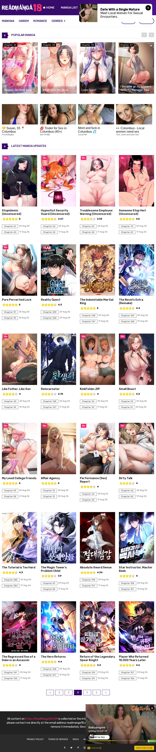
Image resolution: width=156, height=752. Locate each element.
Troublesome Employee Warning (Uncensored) (96, 212)
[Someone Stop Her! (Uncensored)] (136, 205)
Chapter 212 (88, 672)
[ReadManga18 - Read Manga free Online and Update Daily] (22, 10)
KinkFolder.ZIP (90, 389)
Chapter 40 (10, 401)
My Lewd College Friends (19, 478)
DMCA (76, 739)
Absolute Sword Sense (96, 567)
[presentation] (144, 35)
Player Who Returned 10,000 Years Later (133, 658)
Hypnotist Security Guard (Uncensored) (55, 212)
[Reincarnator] (58, 384)
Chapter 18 (10, 318)
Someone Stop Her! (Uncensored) (132, 212)
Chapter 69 (88, 226)
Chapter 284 (11, 586)
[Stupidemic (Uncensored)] (19, 205)
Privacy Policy (35, 739)
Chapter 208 (50, 318)
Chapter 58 (10, 496)
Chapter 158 (127, 583)
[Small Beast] (136, 384)
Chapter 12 (49, 496)
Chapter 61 (10, 226)
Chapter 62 (49, 232)
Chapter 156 (127, 678)
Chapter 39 (10, 407)
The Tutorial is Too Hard (18, 567)
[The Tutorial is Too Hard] (19, 562)
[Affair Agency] (58, 473)
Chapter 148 (88, 315)
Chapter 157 (127, 589)
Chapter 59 (10, 490)
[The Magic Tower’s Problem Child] (58, 562)
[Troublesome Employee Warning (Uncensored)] (97, 205)
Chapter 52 (127, 401)
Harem (24, 21)
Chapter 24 (88, 401)
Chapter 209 (50, 312)
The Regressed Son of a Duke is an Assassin (18, 658)
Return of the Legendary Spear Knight (97, 658)
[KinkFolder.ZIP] (97, 384)
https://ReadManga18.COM (41, 718)
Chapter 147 (88, 321)
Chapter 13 (49, 490)
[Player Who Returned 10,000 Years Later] (136, 651)
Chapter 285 (11, 580)
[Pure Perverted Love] (19, 294)
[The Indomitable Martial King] (97, 294)
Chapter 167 (49, 675)
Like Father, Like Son (16, 389)
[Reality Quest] (58, 294)
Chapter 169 (127, 315)
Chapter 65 (127, 496)
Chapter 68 (88, 232)
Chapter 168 (127, 321)
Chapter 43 (88, 500)
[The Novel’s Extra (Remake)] (136, 294)
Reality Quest (50, 299)
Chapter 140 (10, 678)
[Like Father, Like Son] (19, 384)
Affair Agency (50, 478)
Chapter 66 (127, 490)
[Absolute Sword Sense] (97, 562)
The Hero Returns (53, 656)
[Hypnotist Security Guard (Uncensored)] (58, 205)
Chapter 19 (10, 312)
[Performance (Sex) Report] (97, 473)
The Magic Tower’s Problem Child (54, 569)
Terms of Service (58, 739)
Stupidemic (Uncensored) (11, 212)
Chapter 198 (88, 580)
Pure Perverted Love (16, 299)
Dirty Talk (125, 478)
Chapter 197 (88, 586)
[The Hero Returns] (58, 651)
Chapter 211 (88, 678)
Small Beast (127, 389)
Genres (57, 21)
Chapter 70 (127, 226)
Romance (40, 21)
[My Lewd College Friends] (19, 473)
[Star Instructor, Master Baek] (136, 562)
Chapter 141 (10, 672)
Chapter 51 (127, 407)
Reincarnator (50, 389)
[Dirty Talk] (136, 473)
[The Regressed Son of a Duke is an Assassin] (19, 651)
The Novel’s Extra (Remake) (131, 301)
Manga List (69, 7)
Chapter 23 (88, 407)
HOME (50, 7)
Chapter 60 (10, 232)
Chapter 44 (88, 494)
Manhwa (8, 21)
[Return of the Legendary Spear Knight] (97, 651)
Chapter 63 (49, 226)
